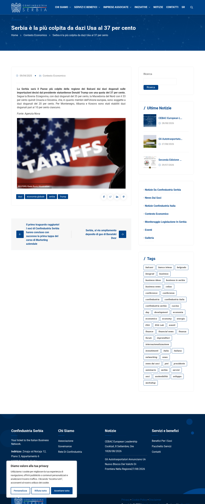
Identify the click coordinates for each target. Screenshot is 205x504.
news (165, 357)
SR (183, 7)
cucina (175, 306)
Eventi (148, 229)
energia (181, 319)
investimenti (152, 351)
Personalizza (20, 490)
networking (151, 357)
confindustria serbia (156, 306)
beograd (150, 274)
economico (151, 319)
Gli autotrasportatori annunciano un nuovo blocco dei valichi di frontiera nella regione (171, 138)
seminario (151, 370)
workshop (151, 383)
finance (149, 331)
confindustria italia (174, 299)
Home (14, 35)
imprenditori (163, 338)
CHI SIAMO (61, 7)
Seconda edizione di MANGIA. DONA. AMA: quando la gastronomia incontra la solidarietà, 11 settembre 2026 (171, 159)
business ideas (153, 280)
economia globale (35, 196)
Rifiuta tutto (41, 490)
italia (166, 351)
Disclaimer (155, 499)
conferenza (169, 293)
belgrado (181, 267)
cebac (169, 286)
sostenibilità (161, 376)
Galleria (149, 237)
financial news (166, 331)
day (147, 312)
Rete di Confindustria (70, 451)
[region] (41, 479)
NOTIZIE (158, 7)
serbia (52, 196)
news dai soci (153, 363)
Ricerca (148, 74)
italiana (178, 351)
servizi (176, 370)
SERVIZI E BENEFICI (85, 7)
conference (152, 293)
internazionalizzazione (157, 344)
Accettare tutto (62, 490)
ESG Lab (159, 325)
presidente (179, 363)
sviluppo (177, 376)
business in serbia (175, 280)
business (163, 274)
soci (148, 376)
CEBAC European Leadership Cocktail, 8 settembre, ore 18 (171, 118)
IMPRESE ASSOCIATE (115, 7)
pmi (167, 363)
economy (167, 319)
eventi (172, 325)
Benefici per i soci (162, 440)
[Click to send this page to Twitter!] (110, 197)
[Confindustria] (29, 8)
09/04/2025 (26, 75)
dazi (20, 196)
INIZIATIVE (141, 7)
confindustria (153, 299)
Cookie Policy (139, 499)
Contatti (156, 451)
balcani (149, 267)
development (161, 312)
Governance (65, 446)
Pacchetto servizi (161, 446)
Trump (63, 196)
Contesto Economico (35, 35)
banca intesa (165, 267)
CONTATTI (172, 7)
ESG (148, 325)
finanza (182, 331)
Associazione (65, 440)
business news (153, 286)
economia (178, 312)
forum (149, 338)
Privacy (125, 499)
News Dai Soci (153, 197)
